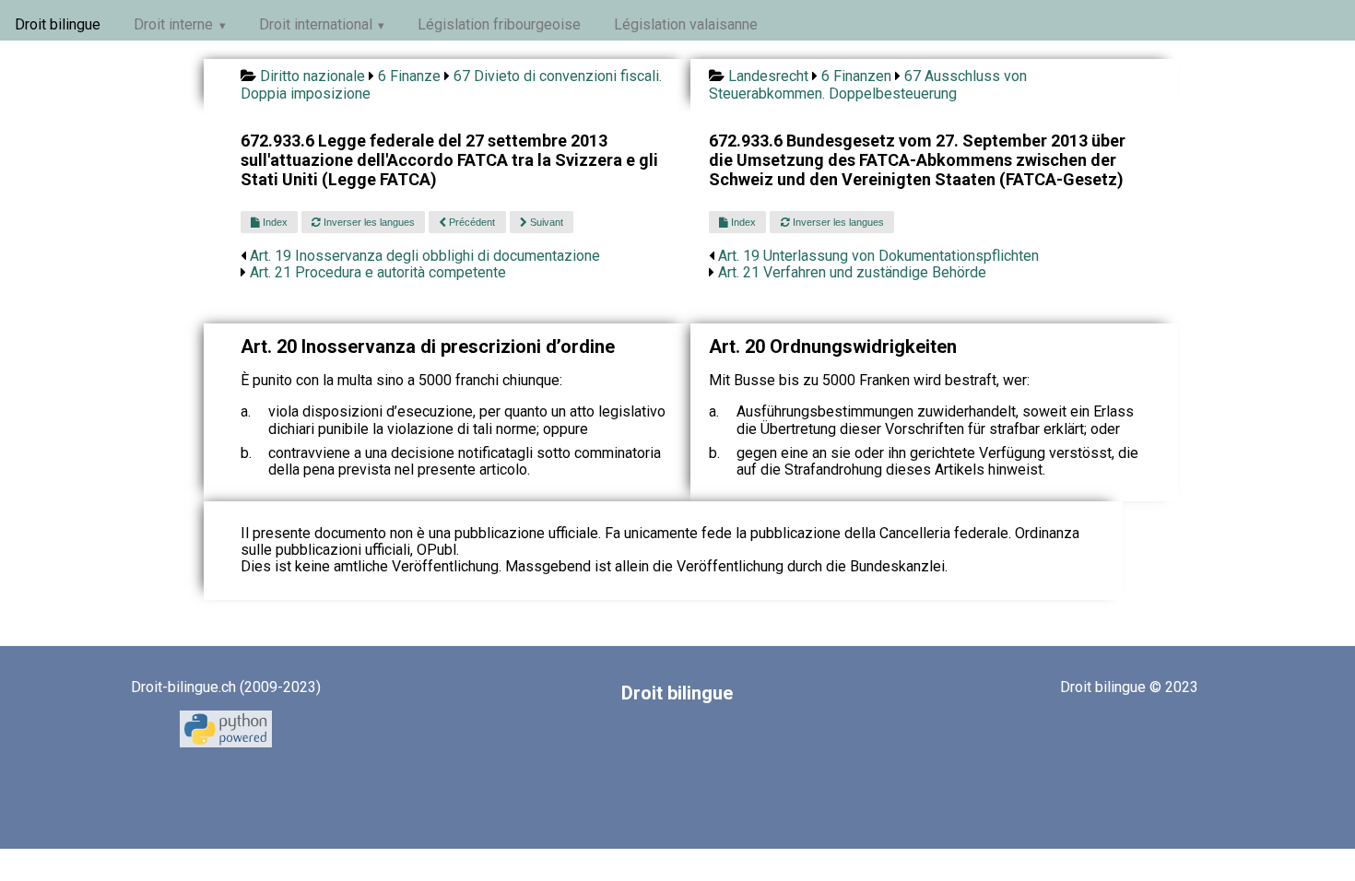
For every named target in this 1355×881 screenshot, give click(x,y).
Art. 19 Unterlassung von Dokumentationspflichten (878, 255)
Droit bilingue (57, 24)
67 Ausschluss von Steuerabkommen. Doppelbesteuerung (868, 84)
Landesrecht (768, 76)
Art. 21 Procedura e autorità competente (378, 272)
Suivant (545, 222)
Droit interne (173, 24)
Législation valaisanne (686, 24)
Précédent (470, 222)
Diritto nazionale (312, 76)
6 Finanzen (856, 76)
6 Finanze (409, 76)
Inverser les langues (368, 222)
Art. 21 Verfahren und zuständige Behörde (852, 272)
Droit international (315, 24)
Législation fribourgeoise (499, 24)
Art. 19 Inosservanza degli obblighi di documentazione (425, 255)
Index (274, 222)
